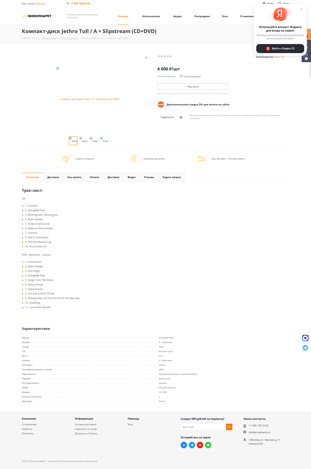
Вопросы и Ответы (86, 433)
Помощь (133, 418)
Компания (29, 418)
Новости (27, 428)
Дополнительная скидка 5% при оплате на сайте (198, 104)
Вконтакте (184, 445)
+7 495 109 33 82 (80, 3)
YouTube (200, 445)
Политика (28, 433)
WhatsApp (208, 445)
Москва (40, 3)
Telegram (192, 445)
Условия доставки (85, 424)
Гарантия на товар (86, 428)
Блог (130, 424)
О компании (29, 424)
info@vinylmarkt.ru (259, 432)
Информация (84, 418)
